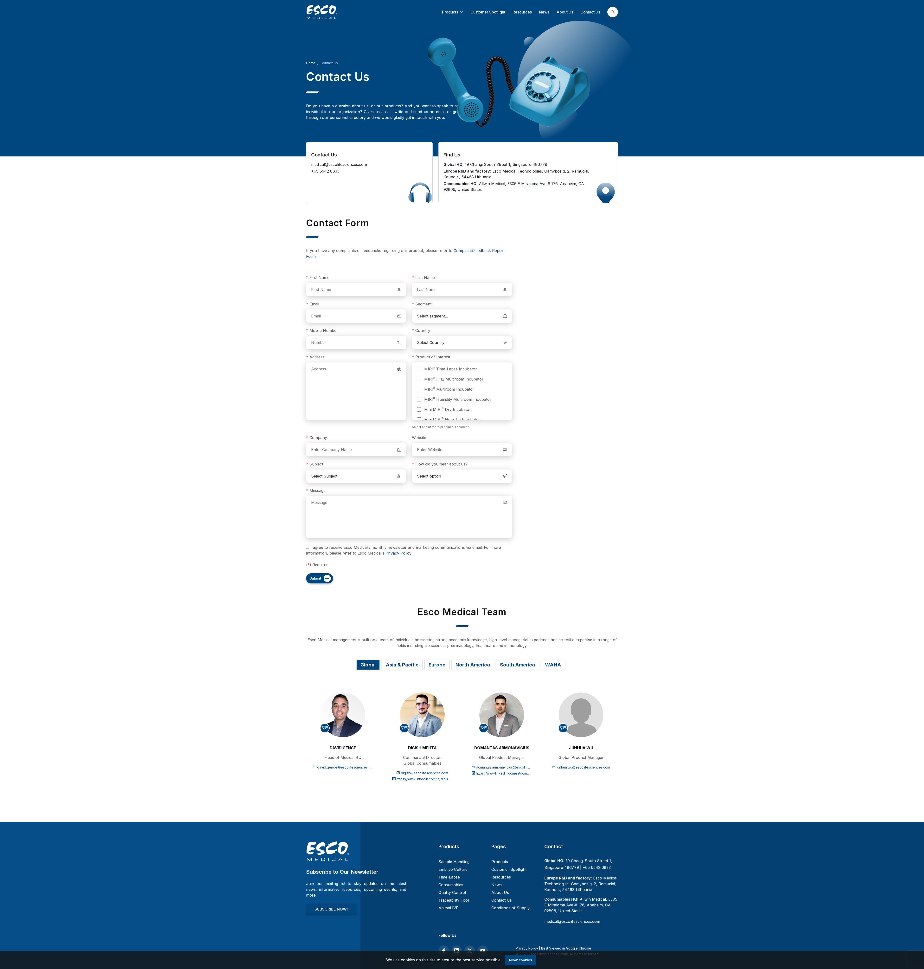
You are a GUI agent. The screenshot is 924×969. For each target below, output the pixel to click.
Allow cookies (520, 960)
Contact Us (590, 12)
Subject (314, 464)
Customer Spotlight (487, 12)
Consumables (450, 884)
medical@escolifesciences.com (572, 921)
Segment (421, 304)
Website (419, 437)
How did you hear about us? (440, 464)
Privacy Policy (398, 553)
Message (316, 490)
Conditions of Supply (510, 907)
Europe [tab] (437, 665)
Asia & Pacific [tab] (402, 665)
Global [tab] (368, 665)
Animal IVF (448, 907)
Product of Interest (431, 357)
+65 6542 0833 (597, 867)
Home (310, 63)
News (544, 12)
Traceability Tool (453, 900)
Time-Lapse (449, 877)
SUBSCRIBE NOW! (331, 909)
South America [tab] (517, 665)
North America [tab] (473, 665)
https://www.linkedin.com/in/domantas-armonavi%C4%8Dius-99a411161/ (532, 773)
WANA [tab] (553, 665)
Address (315, 357)
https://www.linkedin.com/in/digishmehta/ (428, 779)
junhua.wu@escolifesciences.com (583, 767)
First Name (317, 277)
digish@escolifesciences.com (424, 773)
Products (450, 12)
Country (421, 330)
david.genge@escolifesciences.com (346, 767)
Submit (315, 578)
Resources (522, 12)
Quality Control (452, 892)
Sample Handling (453, 861)
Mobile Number (322, 330)
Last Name (423, 277)
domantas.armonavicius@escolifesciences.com (513, 767)
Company (316, 437)
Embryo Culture (453, 869)
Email (312, 304)
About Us (565, 12)
